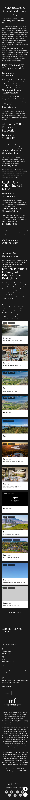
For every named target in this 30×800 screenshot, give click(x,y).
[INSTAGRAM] (11, 792)
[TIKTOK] (9, 795)
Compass (13, 716)
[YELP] (15, 795)
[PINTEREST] (22, 792)
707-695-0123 (21, 762)
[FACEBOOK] (6, 792)
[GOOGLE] (20, 795)
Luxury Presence (19, 787)
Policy (21, 784)
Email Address (6, 686)
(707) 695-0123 (6, 653)
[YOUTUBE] (17, 792)
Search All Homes (15, 612)
